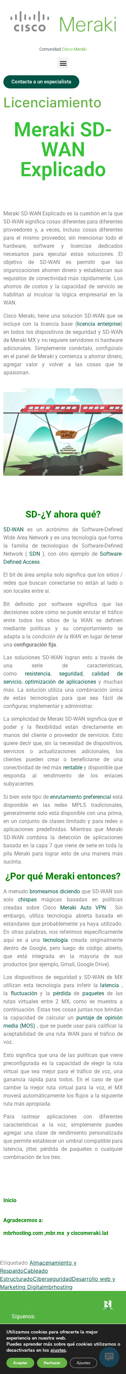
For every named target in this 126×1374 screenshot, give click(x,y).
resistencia (37, 673)
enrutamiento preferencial (80, 797)
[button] (63, 63)
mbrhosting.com (23, 1233)
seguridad (71, 673)
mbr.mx (56, 1233)
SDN (34, 554)
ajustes (58, 1350)
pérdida (62, 993)
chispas (27, 899)
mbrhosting (58, 1287)
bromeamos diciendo (55, 891)
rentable (72, 767)
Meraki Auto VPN (83, 907)
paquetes (93, 993)
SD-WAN (13, 529)
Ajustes (83, 1363)
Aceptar (20, 1363)
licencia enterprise (99, 324)
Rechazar (52, 1363)
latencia (109, 985)
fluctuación (24, 993)
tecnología (55, 940)
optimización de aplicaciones (60, 682)
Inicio (9, 1200)
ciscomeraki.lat (89, 1233)
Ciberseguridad (52, 1278)
